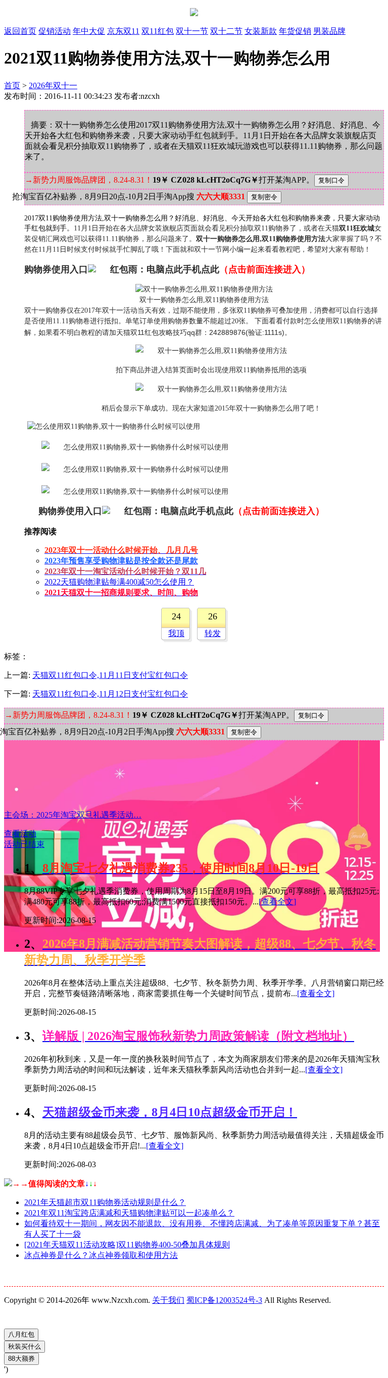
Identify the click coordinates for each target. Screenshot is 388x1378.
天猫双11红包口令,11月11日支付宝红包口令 (110, 675)
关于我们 (168, 1300)
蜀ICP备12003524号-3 (224, 1300)
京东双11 (123, 31)
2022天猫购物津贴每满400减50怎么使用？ (119, 582)
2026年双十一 (53, 85)
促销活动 (54, 31)
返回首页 (20, 31)
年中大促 (89, 31)
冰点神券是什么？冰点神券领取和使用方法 (101, 1255)
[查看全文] (277, 901)
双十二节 (226, 31)
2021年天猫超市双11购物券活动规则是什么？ (105, 1202)
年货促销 (295, 31)
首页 (12, 85)
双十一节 (192, 31)
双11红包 (157, 31)
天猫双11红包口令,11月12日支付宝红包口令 (110, 694)
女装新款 (261, 31)
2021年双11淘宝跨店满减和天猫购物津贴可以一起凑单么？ (129, 1213)
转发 (213, 633)
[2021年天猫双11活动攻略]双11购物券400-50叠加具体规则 (127, 1244)
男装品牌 (329, 31)
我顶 (176, 633)
